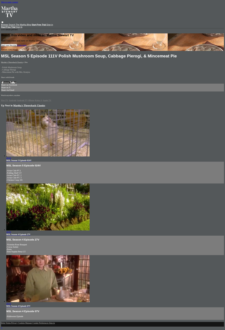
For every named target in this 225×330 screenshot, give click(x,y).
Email (14, 82)
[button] (2, 22)
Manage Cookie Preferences (37, 323)
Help (3, 323)
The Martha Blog (23, 25)
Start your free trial (9, 45)
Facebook (5, 82)
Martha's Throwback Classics (12, 62)
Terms (8, 323)
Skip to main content (9, 2)
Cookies (21, 323)
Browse (5, 25)
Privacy (14, 323)
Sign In (19, 27)
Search (12, 25)
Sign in (49, 25)
